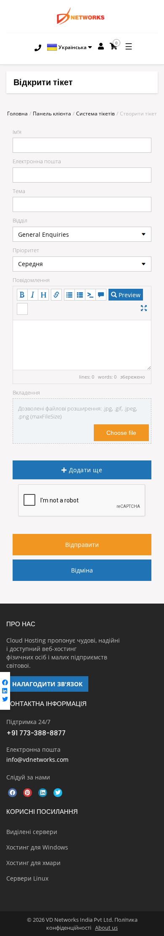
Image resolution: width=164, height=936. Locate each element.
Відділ (20, 220)
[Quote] (100, 295)
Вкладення (26, 392)
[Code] (90, 295)
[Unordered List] (69, 295)
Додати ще (85, 470)
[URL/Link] (56, 295)
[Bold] (22, 295)
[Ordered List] (79, 295)
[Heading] (43, 295)
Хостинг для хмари (33, 863)
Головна (17, 113)
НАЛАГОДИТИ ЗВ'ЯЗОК (47, 684)
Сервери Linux (27, 878)
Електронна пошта (37, 161)
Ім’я (17, 132)
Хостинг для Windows (37, 847)
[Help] (22, 309)
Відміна (82, 570)
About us (106, 927)
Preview (128, 295)
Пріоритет (26, 250)
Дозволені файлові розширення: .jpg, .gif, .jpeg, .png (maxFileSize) (77, 412)
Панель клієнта (52, 113)
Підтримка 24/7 (28, 722)
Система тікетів (95, 113)
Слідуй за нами (28, 777)
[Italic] (32, 295)
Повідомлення (31, 280)
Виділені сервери (31, 832)
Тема (19, 191)
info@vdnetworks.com (37, 759)
